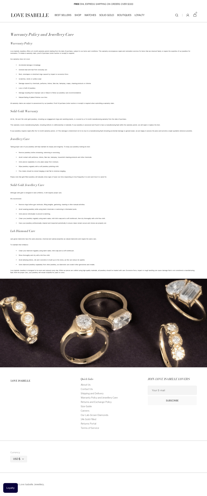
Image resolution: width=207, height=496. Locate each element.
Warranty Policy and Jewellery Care (99, 397)
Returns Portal (88, 423)
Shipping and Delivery (92, 393)
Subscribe (172, 400)
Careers (85, 410)
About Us (86, 384)
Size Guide (86, 406)
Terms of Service (90, 428)
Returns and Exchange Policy (96, 402)
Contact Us (87, 389)
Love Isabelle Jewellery (31, 484)
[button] (176, 15)
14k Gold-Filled (88, 419)
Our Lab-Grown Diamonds (94, 415)
